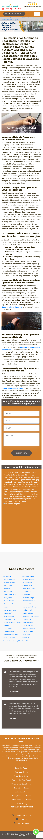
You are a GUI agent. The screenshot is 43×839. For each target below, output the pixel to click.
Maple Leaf (8, 613)
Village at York (27, 632)
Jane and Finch (28, 604)
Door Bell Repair (21, 768)
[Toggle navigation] (37, 14)
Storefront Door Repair (21, 800)
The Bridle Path (28, 625)
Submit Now (21, 453)
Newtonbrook (9, 616)
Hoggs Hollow (9, 601)
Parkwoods (26, 619)
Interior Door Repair (22, 792)
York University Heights (12, 641)
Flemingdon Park (10, 595)
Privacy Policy (21, 804)
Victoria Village (9, 632)
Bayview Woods (9, 582)
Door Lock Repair (21, 772)
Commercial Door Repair (21, 784)
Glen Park (26, 595)
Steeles (6, 625)
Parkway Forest (9, 619)
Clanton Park (27, 585)
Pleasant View (27, 622)
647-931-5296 (23, 824)
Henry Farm (8, 598)
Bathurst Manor (9, 579)
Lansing (6, 607)
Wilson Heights (9, 638)
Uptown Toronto (28, 628)
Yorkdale (25, 641)
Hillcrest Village (28, 598)
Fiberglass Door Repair (21, 796)
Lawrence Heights (29, 607)
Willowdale (26, 635)
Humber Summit (28, 601)
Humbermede (9, 604)
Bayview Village (28, 579)
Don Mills (7, 588)
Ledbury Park (27, 610)
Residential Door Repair (21, 780)
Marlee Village (27, 613)
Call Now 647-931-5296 (14, 14)
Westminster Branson (12, 635)
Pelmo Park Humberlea (12, 622)
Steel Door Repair (21, 776)
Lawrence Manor (10, 610)
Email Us (23, 819)
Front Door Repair (21, 788)
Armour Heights (28, 576)
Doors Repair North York (24, 834)
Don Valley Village (28, 588)
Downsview (8, 591)
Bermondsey (27, 582)
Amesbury (7, 576)
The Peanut (8, 628)
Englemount (27, 591)
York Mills (26, 638)
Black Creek (8, 585)
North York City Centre (30, 616)
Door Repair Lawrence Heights (15, 18)
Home (4, 18)
